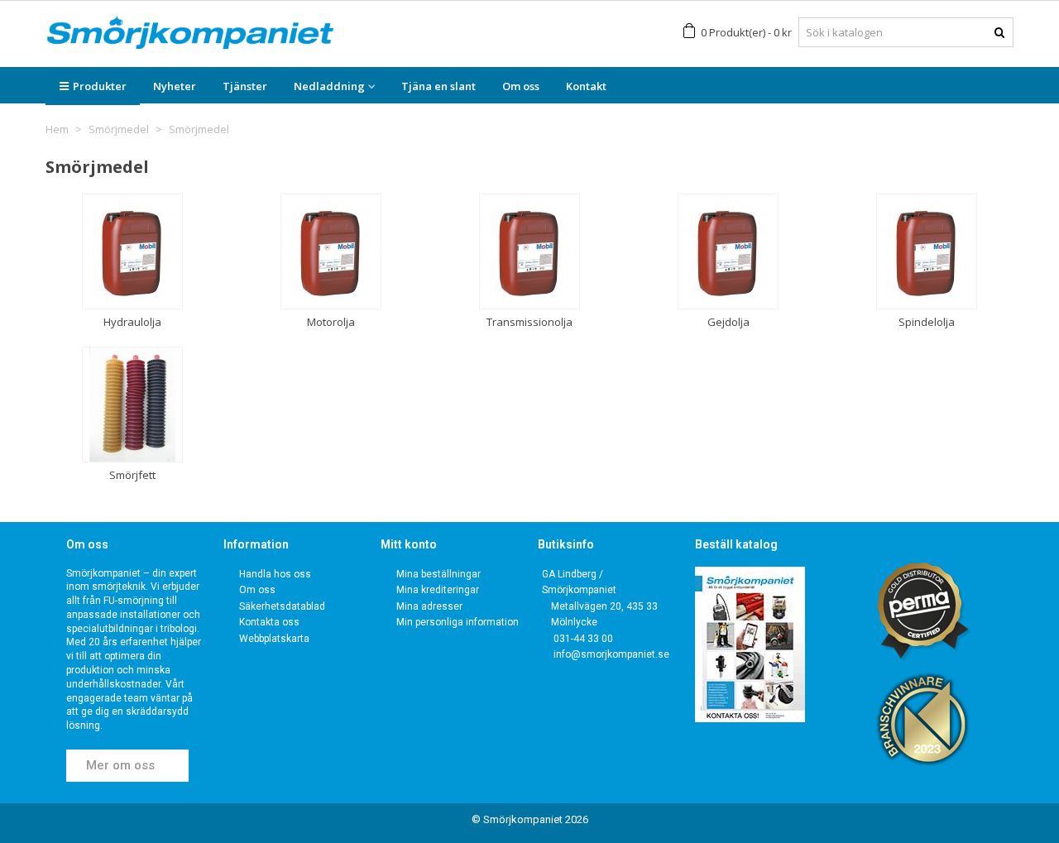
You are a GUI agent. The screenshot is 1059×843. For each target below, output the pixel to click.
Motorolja (331, 321)
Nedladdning (329, 86)
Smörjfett (132, 474)
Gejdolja (728, 321)
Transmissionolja (529, 321)
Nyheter (174, 86)
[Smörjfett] (132, 404)
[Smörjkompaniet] (190, 32)
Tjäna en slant (438, 86)
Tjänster (245, 86)
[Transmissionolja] (529, 251)
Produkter (100, 86)
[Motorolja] (331, 251)
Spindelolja (926, 321)
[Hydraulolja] (132, 251)
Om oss (520, 86)
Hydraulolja (132, 321)
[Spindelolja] (927, 251)
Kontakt (586, 86)
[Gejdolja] (728, 251)
